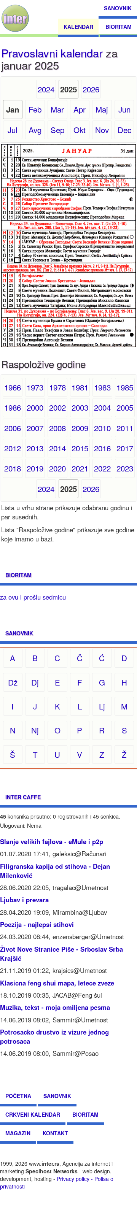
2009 (80, 427)
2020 (57, 468)
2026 (91, 89)
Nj (35, 730)
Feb (35, 109)
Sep (57, 129)
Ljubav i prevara (24, 899)
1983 (102, 387)
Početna (18, 1096)
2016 (102, 448)
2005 (124, 407)
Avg (35, 129)
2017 (124, 448)
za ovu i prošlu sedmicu (33, 596)
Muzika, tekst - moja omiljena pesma (55, 1007)
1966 (12, 387)
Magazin (17, 1133)
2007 (35, 427)
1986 (12, 407)
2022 (102, 468)
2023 (124, 468)
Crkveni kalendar (32, 1114)
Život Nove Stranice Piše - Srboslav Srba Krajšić (61, 953)
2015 (80, 448)
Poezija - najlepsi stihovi (37, 924)
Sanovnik (118, 8)
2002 (57, 407)
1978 (57, 387)
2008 (57, 427)
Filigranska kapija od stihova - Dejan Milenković (55, 871)
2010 (102, 427)
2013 (35, 448)
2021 (80, 468)
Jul (13, 129)
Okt (79, 129)
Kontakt (55, 1133)
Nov (102, 129)
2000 (35, 407)
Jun (124, 109)
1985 (124, 387)
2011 (124, 427)
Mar (57, 109)
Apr (79, 109)
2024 (46, 89)
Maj (102, 109)
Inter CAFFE (23, 797)
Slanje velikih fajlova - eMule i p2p (51, 841)
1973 (35, 387)
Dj (35, 682)
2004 (102, 407)
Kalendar (78, 26)
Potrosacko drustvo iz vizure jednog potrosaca (54, 1036)
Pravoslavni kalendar (52, 52)
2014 (57, 448)
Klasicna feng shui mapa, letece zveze (57, 982)
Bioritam (118, 26)
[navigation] (15, 18)
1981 (80, 387)
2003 (80, 407)
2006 (12, 427)
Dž (13, 682)
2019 (35, 468)
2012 (12, 448)
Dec (124, 129)
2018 (12, 468)
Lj (102, 706)
